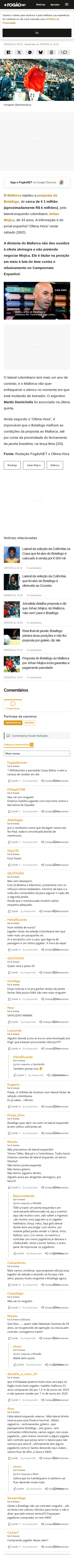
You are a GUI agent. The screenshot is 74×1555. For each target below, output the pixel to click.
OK (37, 33)
